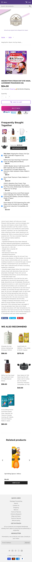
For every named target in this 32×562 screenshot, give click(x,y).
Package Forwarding (16, 501)
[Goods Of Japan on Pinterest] (16, 551)
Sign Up (27, 542)
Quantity (4, 93)
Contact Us (16, 505)
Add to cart (16, 483)
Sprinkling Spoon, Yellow (12, 474)
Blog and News (16, 516)
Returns (16, 509)
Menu (5, 2)
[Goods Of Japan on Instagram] (19, 551)
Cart (29, 2)
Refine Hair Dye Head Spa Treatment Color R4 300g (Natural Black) (16, 160)
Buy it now (16, 108)
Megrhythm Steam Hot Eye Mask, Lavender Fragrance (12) (16, 154)
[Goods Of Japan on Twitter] (9, 551)
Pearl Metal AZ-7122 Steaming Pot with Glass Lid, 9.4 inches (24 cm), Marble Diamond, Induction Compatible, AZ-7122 (17, 205)
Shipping (12, 89)
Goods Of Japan (16, 555)
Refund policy (16, 520)
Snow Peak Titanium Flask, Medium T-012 (16, 178)
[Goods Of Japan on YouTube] (22, 551)
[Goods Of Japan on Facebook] (12, 551)
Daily (10, 37)
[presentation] (2, 460)
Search (16, 503)
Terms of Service (16, 512)
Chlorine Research (16, 514)
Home (3, 37)
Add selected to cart (18, 148)
